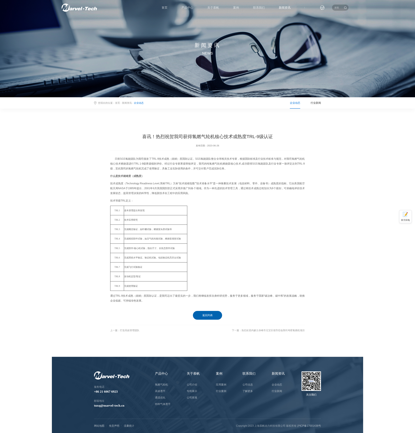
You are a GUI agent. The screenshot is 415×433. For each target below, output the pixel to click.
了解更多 (248, 391)
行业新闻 (316, 102)
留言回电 (405, 220)
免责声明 (114, 425)
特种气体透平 (163, 404)
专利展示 (192, 391)
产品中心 (187, 7)
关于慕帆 (213, 7)
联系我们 (259, 7)
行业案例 (221, 391)
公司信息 (248, 384)
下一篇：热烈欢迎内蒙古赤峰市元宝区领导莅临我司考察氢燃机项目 (268, 330)
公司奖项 (192, 397)
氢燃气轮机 (161, 384)
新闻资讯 (284, 7)
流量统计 (129, 425)
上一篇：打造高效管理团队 (124, 330)
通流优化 (160, 397)
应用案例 (221, 384)
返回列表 (207, 315)
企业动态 (295, 102)
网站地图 (99, 425)
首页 (164, 7)
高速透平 (160, 391)
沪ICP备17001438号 (309, 425)
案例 (236, 7)
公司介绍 (192, 384)
